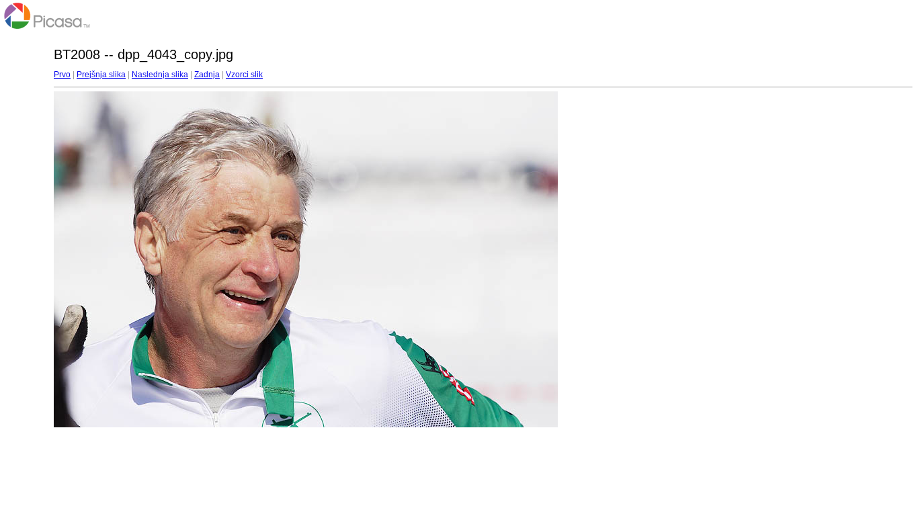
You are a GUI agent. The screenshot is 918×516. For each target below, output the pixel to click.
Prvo (62, 74)
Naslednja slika (160, 74)
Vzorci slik (244, 74)
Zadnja (207, 74)
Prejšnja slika (101, 74)
